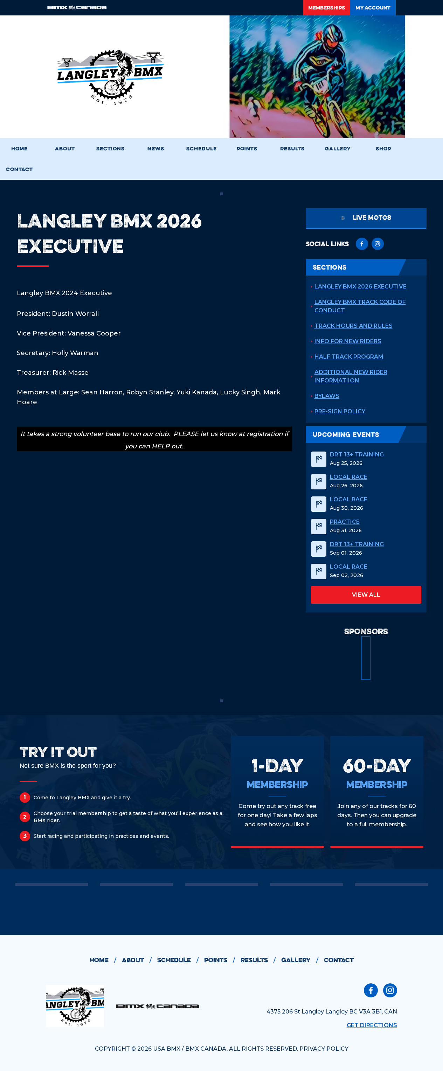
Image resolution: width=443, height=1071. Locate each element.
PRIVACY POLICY (323, 1048)
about (137, 960)
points (219, 960)
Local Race (348, 477)
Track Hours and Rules (353, 326)
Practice (345, 522)
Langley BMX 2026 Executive (360, 286)
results (258, 960)
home (103, 960)
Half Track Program (348, 356)
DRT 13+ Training (357, 455)
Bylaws (326, 396)
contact (339, 960)
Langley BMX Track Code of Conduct (360, 306)
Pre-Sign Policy (339, 411)
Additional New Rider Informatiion (350, 376)
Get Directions (372, 1025)
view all (366, 594)
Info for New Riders (347, 341)
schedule (178, 960)
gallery (299, 960)
